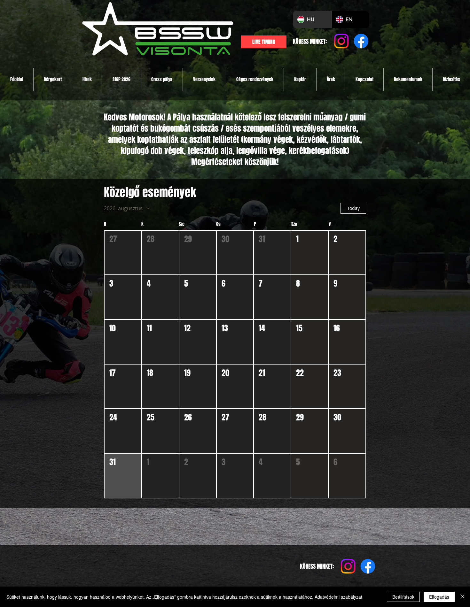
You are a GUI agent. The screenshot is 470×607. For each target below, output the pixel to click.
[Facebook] (361, 41)
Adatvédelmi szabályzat (338, 597)
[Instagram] (341, 41)
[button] (123, 252)
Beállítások (403, 597)
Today (353, 208)
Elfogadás (439, 597)
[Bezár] (462, 597)
